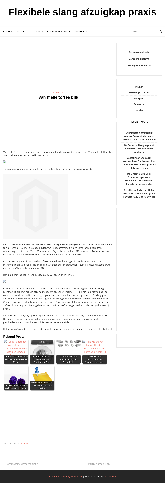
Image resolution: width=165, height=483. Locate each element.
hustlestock (110, 476)
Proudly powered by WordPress (65, 476)
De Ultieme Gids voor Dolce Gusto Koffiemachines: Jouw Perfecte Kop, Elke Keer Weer (139, 193)
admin (24, 443)
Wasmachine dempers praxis (22, 463)
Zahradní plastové (139, 58)
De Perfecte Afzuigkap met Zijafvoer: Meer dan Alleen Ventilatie (139, 149)
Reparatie (81, 31)
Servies (38, 31)
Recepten (23, 31)
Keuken (7, 31)
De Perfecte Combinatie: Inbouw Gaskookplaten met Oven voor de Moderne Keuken (139, 136)
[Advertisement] (58, 67)
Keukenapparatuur (59, 31)
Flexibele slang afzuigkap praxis (82, 12)
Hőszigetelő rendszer (139, 65)
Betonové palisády (139, 52)
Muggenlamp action (99, 463)
